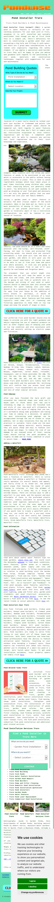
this (43, 601)
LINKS (27, 13)
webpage (21, 562)
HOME (22, 13)
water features (43, 128)
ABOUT (33, 13)
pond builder (35, 674)
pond (43, 648)
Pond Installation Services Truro (21, 728)
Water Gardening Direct (25, 596)
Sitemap (5, 875)
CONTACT (39, 13)
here (36, 599)
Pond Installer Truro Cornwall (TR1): (22, 27)
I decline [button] (32, 886)
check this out (25, 560)
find (11, 609)
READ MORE (26, 439)
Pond (6, 362)
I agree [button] (32, 881)
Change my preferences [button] (32, 892)
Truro (39, 362)
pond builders (22, 381)
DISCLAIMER (47, 13)
